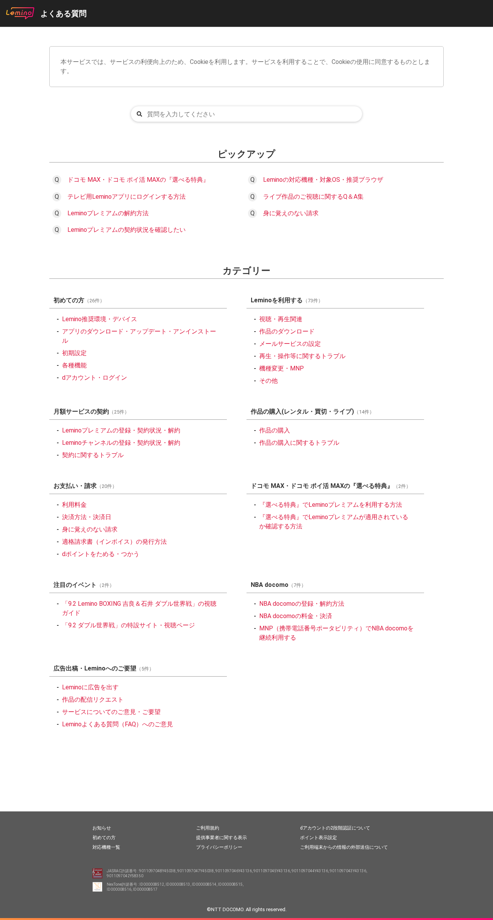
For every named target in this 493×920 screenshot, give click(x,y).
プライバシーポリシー (219, 847)
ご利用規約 (207, 828)
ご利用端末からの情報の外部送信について (344, 847)
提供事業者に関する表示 (221, 837)
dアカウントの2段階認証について (335, 828)
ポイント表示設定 (318, 837)
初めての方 (104, 837)
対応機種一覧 (106, 847)
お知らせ (101, 828)
